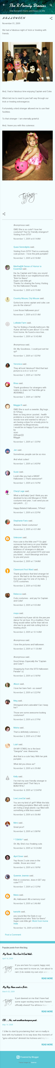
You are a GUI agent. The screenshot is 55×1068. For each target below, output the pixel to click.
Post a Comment (13, 934)
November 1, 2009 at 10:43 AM (28, 336)
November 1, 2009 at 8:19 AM (27, 290)
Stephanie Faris (21, 520)
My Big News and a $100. (15, 987)
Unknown (18, 537)
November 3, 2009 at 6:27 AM (27, 736)
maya (16, 613)
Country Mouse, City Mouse (26, 298)
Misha (16, 727)
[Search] (51, 5)
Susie (16, 472)
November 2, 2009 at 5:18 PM (27, 675)
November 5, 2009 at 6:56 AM (27, 814)
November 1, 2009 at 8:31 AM (27, 314)
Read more (47, 978)
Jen (15, 450)
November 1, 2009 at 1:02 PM (27, 355)
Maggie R (18, 405)
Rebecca (18, 594)
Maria (16, 895)
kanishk (17, 911)
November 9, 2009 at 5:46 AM (27, 903)
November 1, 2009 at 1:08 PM (27, 397)
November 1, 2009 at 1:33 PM (27, 442)
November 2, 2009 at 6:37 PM (27, 719)
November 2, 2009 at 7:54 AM (27, 561)
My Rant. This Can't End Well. (17, 954)
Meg (15, 700)
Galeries (34, 1062)
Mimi (16, 823)
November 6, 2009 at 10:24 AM (28, 848)
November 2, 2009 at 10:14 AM (28, 632)
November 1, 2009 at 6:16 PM (27, 483)
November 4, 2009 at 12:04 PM (27, 790)
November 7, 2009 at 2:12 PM (27, 886)
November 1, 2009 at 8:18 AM (27, 258)
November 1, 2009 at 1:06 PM (27, 375)
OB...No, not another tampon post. (19, 1020)
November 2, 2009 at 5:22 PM (27, 692)
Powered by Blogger (29, 1057)
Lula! (16, 744)
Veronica (18, 364)
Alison (16, 684)
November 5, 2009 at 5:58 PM (27, 831)
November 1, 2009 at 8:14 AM (27, 239)
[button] (51, 19)
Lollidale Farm (20, 323)
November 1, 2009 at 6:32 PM (27, 512)
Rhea (16, 383)
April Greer (18, 856)
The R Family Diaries (27, 5)
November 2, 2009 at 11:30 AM (28, 649)
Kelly (16, 776)
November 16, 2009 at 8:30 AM (28, 928)
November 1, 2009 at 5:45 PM (27, 463)
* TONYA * (18, 839)
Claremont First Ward (23, 569)
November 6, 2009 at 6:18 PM (27, 867)
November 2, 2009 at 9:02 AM (27, 585)
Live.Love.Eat (20, 798)
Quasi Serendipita (22, 247)
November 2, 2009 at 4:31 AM (27, 529)
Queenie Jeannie (21, 875)
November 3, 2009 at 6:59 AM (27, 768)
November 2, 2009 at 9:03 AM (27, 605)
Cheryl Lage (19, 491)
